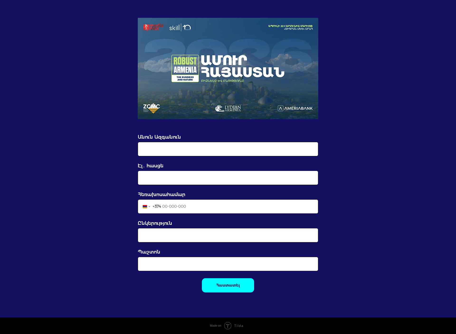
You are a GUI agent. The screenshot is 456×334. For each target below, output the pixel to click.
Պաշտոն (149, 252)
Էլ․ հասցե (150, 166)
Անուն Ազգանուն (159, 137)
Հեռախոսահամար (161, 194)
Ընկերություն (155, 223)
